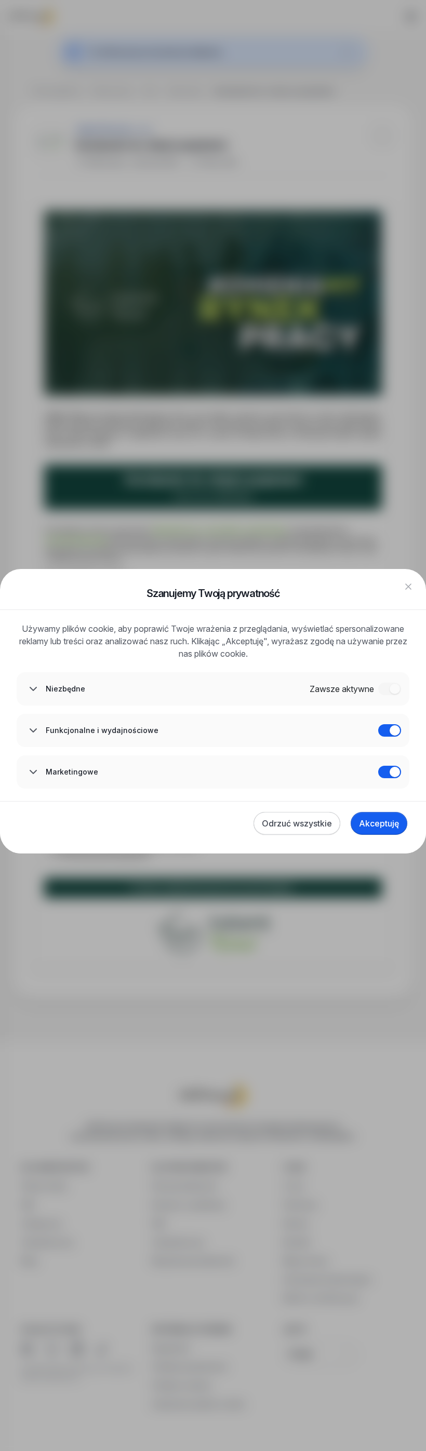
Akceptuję (379, 823)
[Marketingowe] (389, 772)
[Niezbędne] (389, 689)
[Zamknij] (408, 586)
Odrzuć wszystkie (297, 823)
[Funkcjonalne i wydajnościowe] (389, 730)
